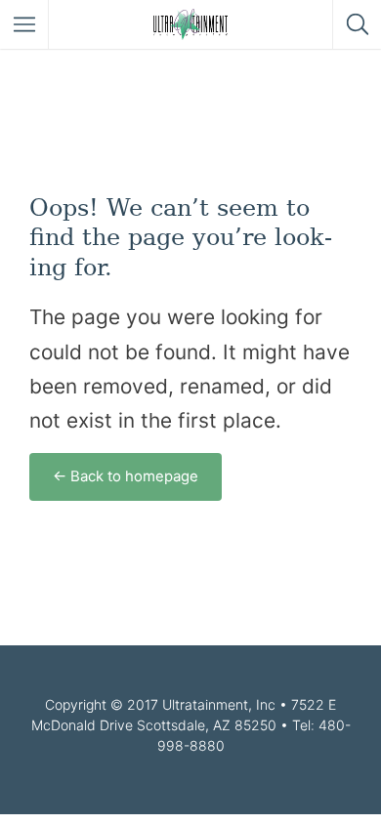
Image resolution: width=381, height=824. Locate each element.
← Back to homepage (125, 476)
